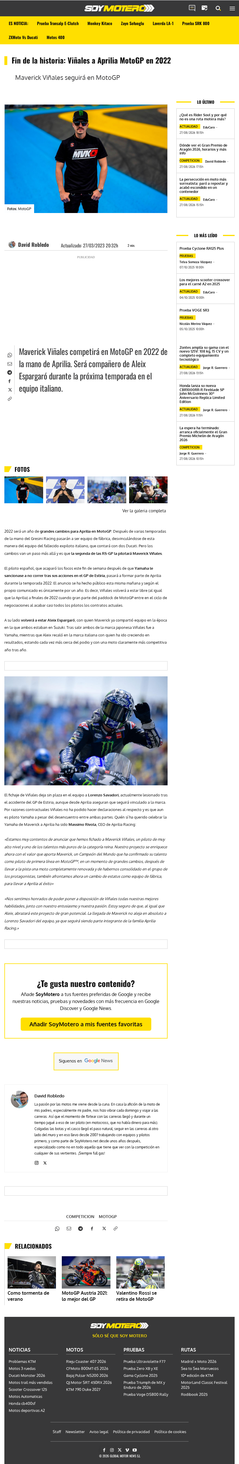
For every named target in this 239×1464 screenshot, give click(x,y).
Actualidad (189, 126)
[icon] (192, 8)
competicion (80, 1217)
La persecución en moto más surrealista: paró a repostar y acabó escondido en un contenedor (204, 185)
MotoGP (108, 1217)
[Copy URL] (9, 398)
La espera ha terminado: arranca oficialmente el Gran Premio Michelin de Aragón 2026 (203, 434)
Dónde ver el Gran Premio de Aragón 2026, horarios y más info (203, 149)
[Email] (9, 363)
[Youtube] (134, 1450)
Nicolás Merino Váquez (196, 323)
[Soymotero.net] (119, 8)
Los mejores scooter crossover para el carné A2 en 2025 (205, 282)
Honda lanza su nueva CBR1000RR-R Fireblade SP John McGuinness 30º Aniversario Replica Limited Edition (202, 393)
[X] (9, 389)
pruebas (186, 256)
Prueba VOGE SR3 (194, 310)
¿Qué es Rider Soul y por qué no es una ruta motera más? (203, 117)
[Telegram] (9, 372)
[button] (218, 8)
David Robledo (33, 244)
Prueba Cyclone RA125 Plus (202, 248)
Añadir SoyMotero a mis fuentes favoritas (86, 1024)
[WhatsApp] (9, 354)
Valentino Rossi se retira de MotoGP (136, 1296)
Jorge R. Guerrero (215, 367)
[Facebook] (9, 380)
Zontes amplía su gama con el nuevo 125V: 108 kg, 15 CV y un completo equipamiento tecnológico (204, 353)
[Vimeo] (127, 1450)
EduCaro (209, 127)
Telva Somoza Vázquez (196, 262)
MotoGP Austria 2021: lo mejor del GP (85, 1296)
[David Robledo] (12, 244)
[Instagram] (36, 1161)
